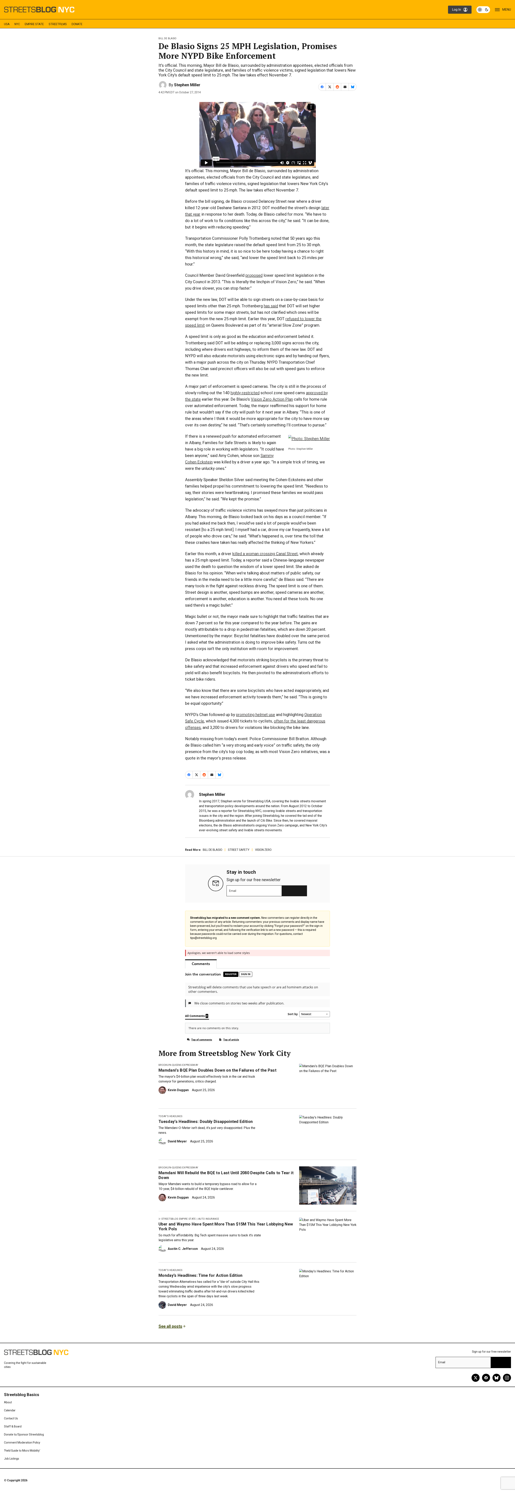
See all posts (170, 1326)
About (8, 1402)
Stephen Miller (187, 84)
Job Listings (11, 1458)
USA (7, 24)
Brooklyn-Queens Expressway (178, 1065)
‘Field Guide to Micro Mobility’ (22, 1450)
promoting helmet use (255, 714)
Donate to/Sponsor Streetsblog (24, 1434)
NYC (17, 24)
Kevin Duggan (178, 1090)
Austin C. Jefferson (183, 1249)
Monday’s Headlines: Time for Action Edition (201, 1275)
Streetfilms (58, 24)
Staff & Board (13, 1426)
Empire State (34, 24)
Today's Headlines (170, 1116)
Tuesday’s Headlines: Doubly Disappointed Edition (206, 1121)
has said (271, 306)
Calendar (9, 1410)
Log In (456, 9)
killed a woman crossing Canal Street (265, 553)
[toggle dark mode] (483, 9)
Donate (77, 24)
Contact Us (11, 1418)
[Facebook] (486, 1378)
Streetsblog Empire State (178, 1219)
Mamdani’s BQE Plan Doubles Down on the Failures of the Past (217, 1070)
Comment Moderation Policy (22, 1442)
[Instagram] (507, 1378)
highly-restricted (245, 392)
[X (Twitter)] (476, 1378)
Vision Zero (263, 849)
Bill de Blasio (167, 38)
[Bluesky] (496, 1378)
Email (232, 890)
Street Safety (238, 849)
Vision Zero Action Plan (272, 399)
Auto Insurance (208, 1219)
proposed (254, 275)
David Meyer (177, 1141)
